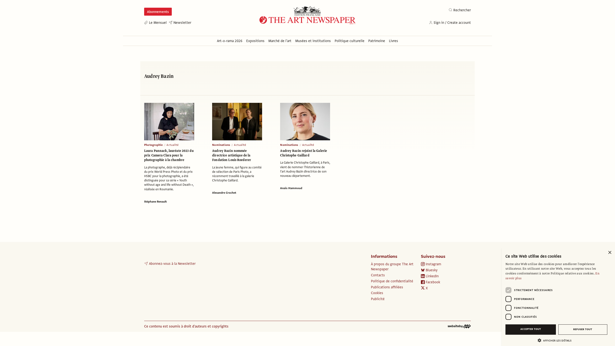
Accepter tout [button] (530, 329)
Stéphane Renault (155, 202)
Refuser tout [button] (582, 329)
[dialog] (558, 296)
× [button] (609, 252)
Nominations (221, 145)
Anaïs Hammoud (291, 188)
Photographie (153, 145)
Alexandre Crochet (224, 193)
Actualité (172, 145)
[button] (556, 340)
